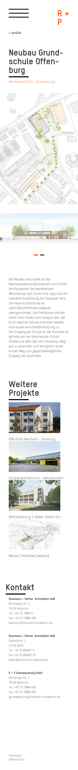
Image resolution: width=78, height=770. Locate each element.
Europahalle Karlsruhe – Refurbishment (36, 478)
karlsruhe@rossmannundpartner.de (30, 623)
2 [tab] (42, 256)
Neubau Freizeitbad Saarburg (29, 556)
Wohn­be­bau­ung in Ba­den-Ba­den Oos (35, 517)
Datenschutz (17, 759)
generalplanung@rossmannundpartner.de (34, 697)
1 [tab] (36, 256)
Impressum (15, 755)
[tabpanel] (39, 232)
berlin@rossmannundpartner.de (28, 660)
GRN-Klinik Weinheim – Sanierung (32, 439)
